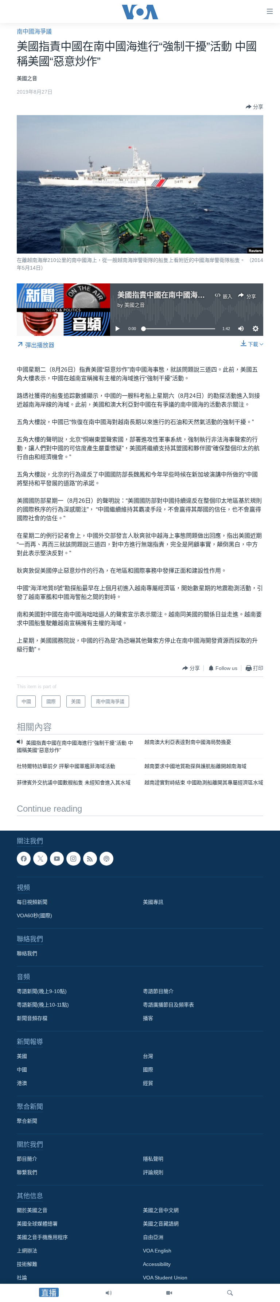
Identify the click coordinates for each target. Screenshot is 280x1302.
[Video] (169, 1293)
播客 (148, 1018)
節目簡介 (27, 1159)
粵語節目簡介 (158, 991)
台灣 (148, 1056)
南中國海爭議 (34, 31)
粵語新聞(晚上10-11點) (43, 1005)
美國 (22, 1056)
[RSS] (90, 859)
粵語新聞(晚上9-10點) (42, 991)
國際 (148, 1069)
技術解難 (27, 1264)
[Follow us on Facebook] (24, 859)
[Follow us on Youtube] (57, 859)
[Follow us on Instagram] (73, 859)
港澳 (22, 1083)
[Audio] (109, 1293)
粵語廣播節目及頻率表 (168, 1005)
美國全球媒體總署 (37, 1224)
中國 (22, 1069)
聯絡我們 (27, 953)
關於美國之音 (32, 1210)
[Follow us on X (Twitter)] (40, 859)
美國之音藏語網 (161, 1224)
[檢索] (230, 1293)
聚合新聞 (27, 1121)
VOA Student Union (165, 1278)
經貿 (148, 1083)
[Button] (254, 106)
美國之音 (134, 305)
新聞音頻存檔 (32, 1018)
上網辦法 (27, 1251)
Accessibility (157, 1264)
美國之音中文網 (161, 1210)
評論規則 (153, 1172)
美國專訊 (153, 902)
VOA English (157, 1251)
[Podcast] (106, 859)
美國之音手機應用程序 (42, 1237)
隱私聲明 (153, 1159)
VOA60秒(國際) (34, 915)
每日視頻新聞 (32, 902)
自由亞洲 (153, 1237)
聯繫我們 (27, 1172)
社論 (22, 1278)
